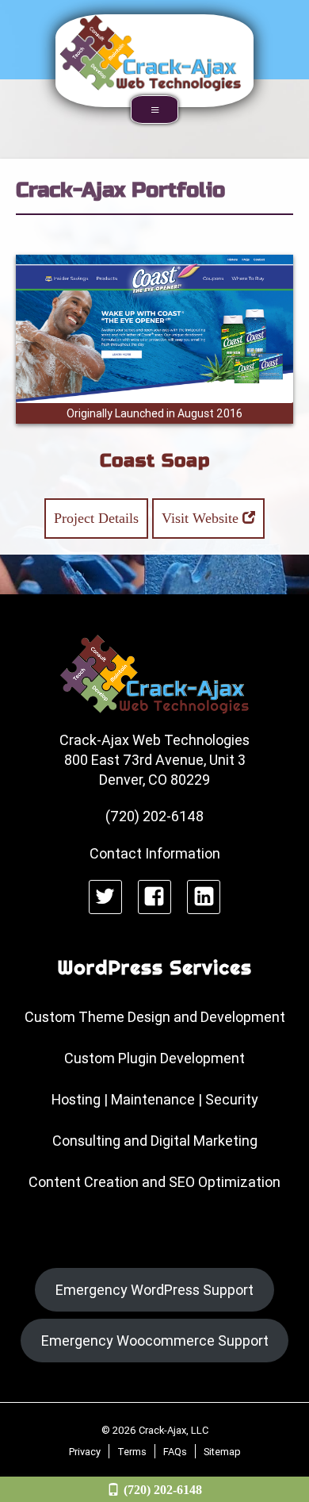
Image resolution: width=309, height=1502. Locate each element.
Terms (132, 1451)
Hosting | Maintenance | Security (155, 1099)
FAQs (175, 1451)
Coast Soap (155, 460)
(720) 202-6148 (163, 1489)
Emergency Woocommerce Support (155, 1340)
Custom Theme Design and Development (155, 1017)
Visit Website (202, 518)
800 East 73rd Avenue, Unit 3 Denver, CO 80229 (155, 770)
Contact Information (155, 853)
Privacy (85, 1451)
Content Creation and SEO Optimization (154, 1182)
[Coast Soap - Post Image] (154, 328)
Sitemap (222, 1451)
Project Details (96, 518)
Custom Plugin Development (154, 1058)
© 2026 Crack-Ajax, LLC (154, 1430)
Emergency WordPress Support (154, 1290)
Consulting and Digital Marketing (155, 1140)
